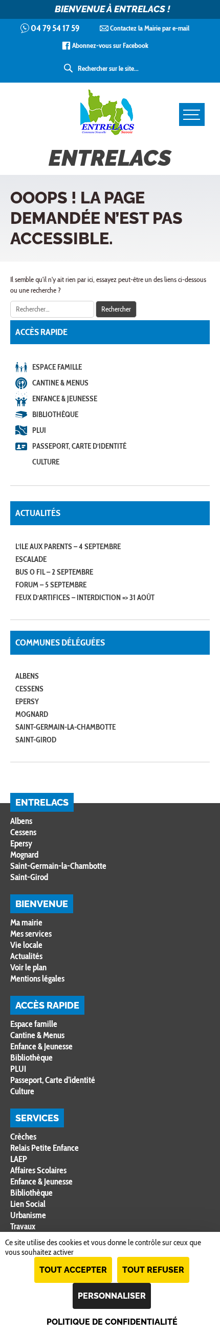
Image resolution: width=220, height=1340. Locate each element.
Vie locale (26, 945)
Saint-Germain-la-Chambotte (65, 727)
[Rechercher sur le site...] (69, 68)
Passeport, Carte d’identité (79, 446)
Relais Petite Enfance (44, 1148)
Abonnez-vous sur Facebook (110, 45)
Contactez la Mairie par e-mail (149, 28)
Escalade (31, 559)
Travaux (22, 1226)
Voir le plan (28, 967)
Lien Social (28, 1204)
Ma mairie (26, 922)
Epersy (27, 701)
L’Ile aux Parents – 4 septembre (68, 546)
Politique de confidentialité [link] (112, 1322)
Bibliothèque (55, 414)
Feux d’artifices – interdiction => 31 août (85, 597)
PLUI (39, 430)
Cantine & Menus (60, 383)
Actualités (26, 956)
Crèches (23, 1136)
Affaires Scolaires (38, 1170)
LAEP (18, 1159)
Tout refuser (153, 1270)
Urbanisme (28, 1215)
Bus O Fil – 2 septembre (54, 572)
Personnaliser (112, 1296)
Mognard (31, 714)
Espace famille (57, 367)
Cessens (29, 688)
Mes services (31, 934)
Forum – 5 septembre (50, 584)
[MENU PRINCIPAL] (192, 114)
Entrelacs (110, 158)
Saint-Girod (35, 739)
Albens (27, 676)
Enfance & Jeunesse (64, 398)
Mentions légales (37, 978)
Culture (45, 462)
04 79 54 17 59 (55, 28)
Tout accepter (73, 1270)
